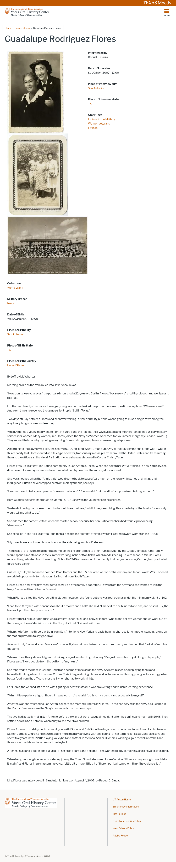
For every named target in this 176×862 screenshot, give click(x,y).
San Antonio (15, 334)
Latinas (92, 128)
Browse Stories (22, 28)
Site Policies (119, 814)
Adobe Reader (121, 835)
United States (15, 365)
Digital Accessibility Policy (127, 821)
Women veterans (99, 123)
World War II (15, 287)
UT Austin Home (122, 799)
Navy (10, 303)
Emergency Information (126, 806)
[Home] (27, 12)
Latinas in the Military (101, 119)
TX (9, 349)
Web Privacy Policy (123, 828)
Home (8, 28)
